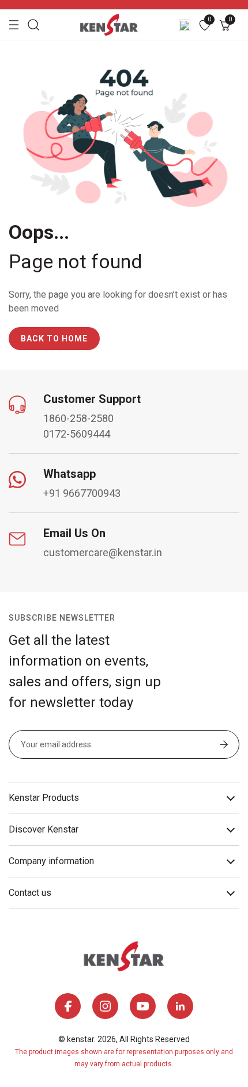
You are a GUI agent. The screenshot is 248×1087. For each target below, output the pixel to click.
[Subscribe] (224, 745)
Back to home (54, 338)
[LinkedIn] (180, 1006)
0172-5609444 (76, 434)
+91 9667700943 (82, 493)
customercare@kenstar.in (102, 552)
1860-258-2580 (78, 418)
